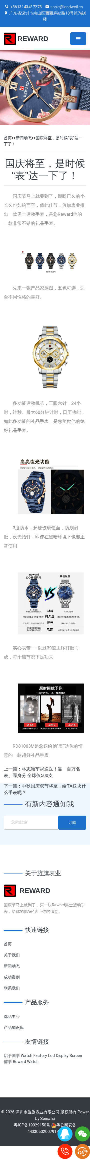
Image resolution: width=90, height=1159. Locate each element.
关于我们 (12, 955)
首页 (8, 138)
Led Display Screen (65, 1055)
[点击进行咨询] (65, 1133)
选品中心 (12, 1016)
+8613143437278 (26, 7)
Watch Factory (34, 1055)
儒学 (8, 1061)
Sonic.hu (47, 1118)
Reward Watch (25, 1061)
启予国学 (12, 1055)
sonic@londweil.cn (66, 7)
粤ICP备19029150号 (32, 1125)
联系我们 (12, 988)
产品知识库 (14, 1027)
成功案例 (12, 977)
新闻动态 (24, 138)
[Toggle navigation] (78, 38)
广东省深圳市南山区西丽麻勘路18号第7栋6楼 (47, 16)
